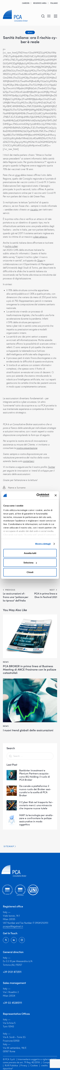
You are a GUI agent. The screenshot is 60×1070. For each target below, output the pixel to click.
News (30, 32)
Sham (40, 260)
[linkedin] (14, 940)
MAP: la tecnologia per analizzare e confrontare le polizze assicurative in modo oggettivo (36, 820)
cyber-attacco (40, 236)
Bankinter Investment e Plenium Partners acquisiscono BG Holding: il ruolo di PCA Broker (34, 775)
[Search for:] (30, 755)
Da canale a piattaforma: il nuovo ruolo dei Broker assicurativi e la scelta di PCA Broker (35, 790)
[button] (49, 15)
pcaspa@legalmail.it (13, 926)
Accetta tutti (30, 553)
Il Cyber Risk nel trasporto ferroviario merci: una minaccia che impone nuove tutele (36, 805)
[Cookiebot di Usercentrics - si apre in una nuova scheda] (37, 495)
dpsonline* (8, 1068)
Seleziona (28, 562)
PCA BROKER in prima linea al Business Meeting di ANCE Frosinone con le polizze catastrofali (29, 669)
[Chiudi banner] (56, 495)
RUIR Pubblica (11, 1065)
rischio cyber (11, 246)
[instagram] (22, 940)
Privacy (24, 1065)
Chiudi (30, 572)
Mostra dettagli (43, 544)
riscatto (34, 209)
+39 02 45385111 (12, 1002)
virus (17, 175)
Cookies (34, 1065)
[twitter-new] (6, 940)
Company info (49, 1062)
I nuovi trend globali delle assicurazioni (28, 730)
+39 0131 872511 (12, 972)
